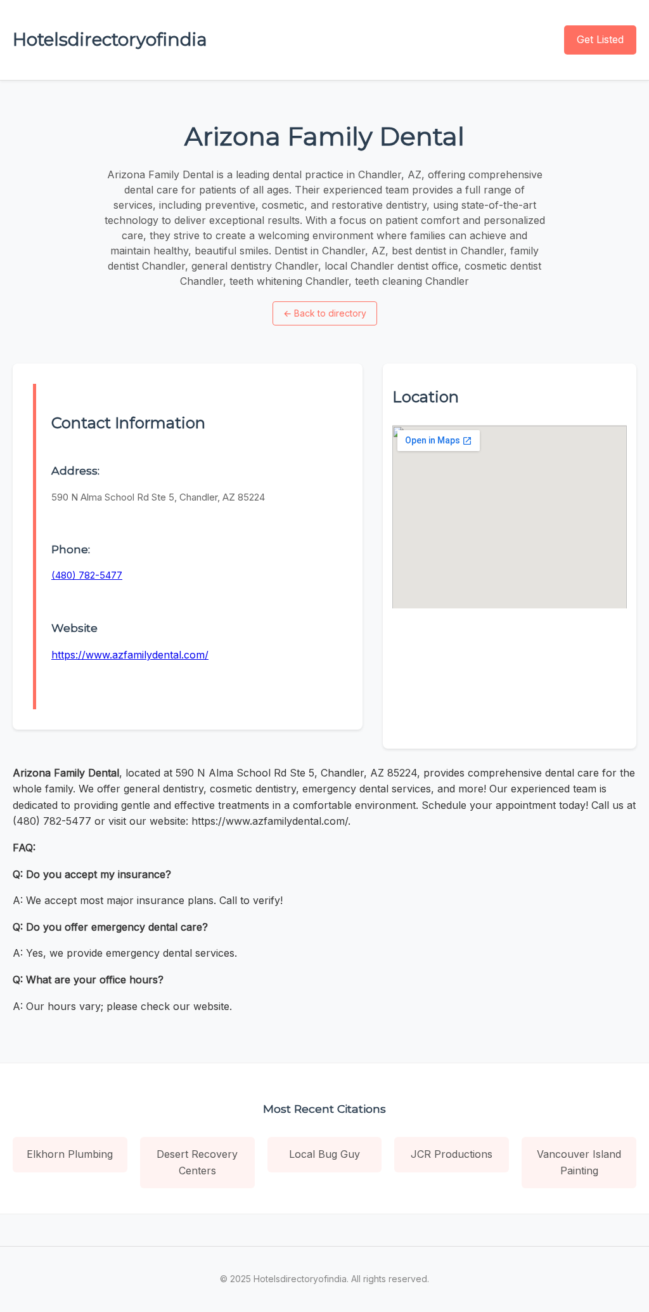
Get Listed (600, 39)
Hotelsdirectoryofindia (110, 39)
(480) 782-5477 (86, 575)
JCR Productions (451, 1154)
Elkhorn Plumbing (70, 1154)
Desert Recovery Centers (197, 1162)
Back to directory (324, 313)
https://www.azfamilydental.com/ (130, 654)
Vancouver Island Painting (579, 1162)
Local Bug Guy (324, 1154)
